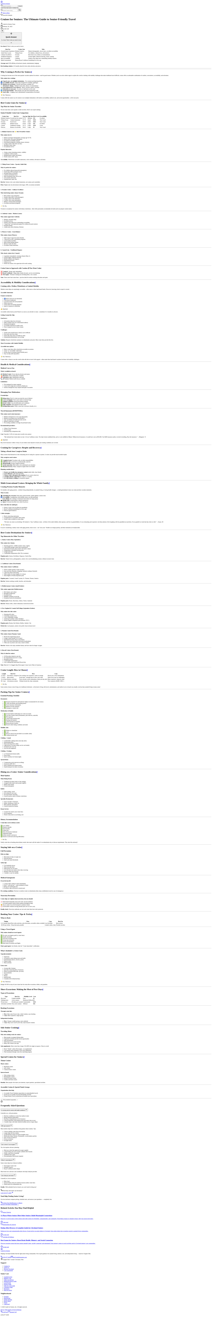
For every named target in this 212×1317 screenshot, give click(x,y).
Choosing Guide (8, 1287)
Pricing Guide (7, 1284)
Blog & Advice (8, 1290)
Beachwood (7, 1298)
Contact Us (15, 7)
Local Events (7, 1283)
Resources (6, 1288)
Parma (5, 1302)
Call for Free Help (7, 1203)
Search (20, 6)
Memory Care (7, 1278)
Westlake (6, 1296)
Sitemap (19, 1309)
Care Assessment (8, 1270)
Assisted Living (8, 1277)
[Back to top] (2, 31)
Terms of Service (12, 1309)
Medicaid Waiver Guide (10, 1281)
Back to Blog (6, 13)
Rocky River (7, 1301)
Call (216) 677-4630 (6, 1193)
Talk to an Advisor (9, 1280)
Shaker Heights (8, 1299)
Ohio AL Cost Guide (9, 1286)
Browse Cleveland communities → (10, 1204)
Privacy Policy (4, 1309)
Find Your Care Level (6, 7)
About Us (6, 1267)
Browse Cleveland (9, 1269)
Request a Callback (17, 1203)
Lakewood (7, 1304)
